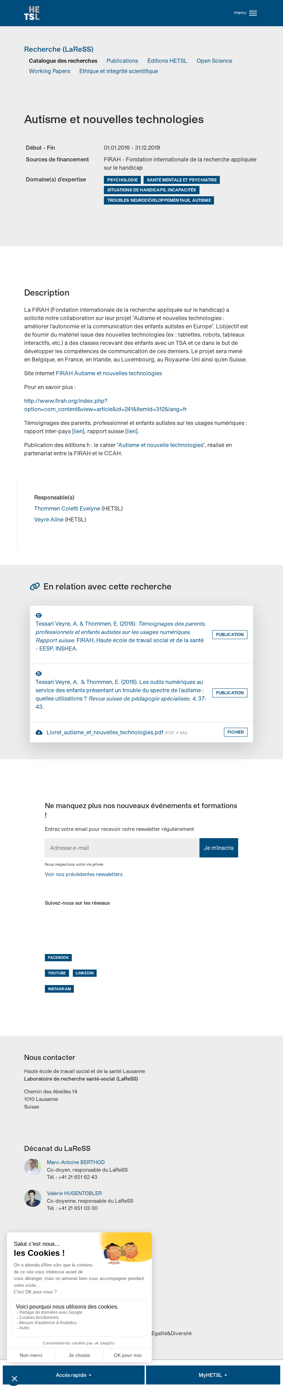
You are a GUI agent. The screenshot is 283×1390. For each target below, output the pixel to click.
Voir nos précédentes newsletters (84, 874)
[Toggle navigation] (253, 13)
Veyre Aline (49, 519)
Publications (122, 60)
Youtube (57, 973)
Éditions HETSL (167, 60)
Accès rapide (71, 1375)
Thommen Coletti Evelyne (67, 508)
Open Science (214, 60)
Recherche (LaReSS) (59, 49)
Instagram (59, 988)
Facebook (58, 957)
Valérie (74, 1193)
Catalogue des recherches (63, 60)
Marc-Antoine (76, 1162)
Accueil (31, 13)
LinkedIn (85, 973)
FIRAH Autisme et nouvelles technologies (109, 373)
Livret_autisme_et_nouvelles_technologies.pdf (116, 732)
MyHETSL (211, 1375)
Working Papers (49, 71)
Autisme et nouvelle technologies (160, 444)
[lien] (78, 431)
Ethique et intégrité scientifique (118, 71)
